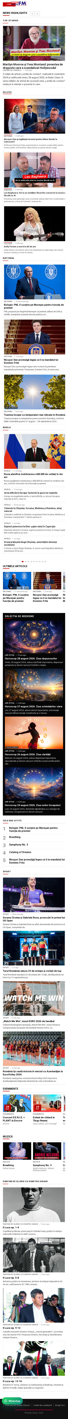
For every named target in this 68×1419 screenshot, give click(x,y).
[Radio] (45, 561)
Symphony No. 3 (18, 844)
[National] (25, 561)
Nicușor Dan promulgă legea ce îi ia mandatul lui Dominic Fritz (37, 861)
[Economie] (31, 561)
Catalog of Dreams (20, 852)
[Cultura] (34, 561)
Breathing (14, 837)
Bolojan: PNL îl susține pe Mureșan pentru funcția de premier (33, 829)
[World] (28, 561)
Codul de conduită (43, 1405)
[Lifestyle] (37, 561)
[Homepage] (23, 561)
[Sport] (42, 561)
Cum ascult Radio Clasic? (17, 1405)
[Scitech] (40, 561)
